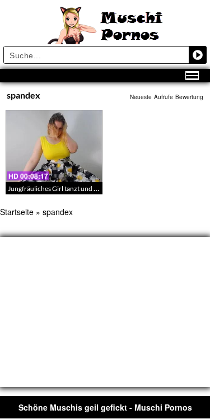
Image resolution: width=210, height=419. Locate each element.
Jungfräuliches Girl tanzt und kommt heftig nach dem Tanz (92, 188)
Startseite (17, 211)
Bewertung (189, 97)
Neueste (141, 97)
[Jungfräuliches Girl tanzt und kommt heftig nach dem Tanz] (54, 146)
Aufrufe (163, 97)
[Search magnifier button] (198, 55)
